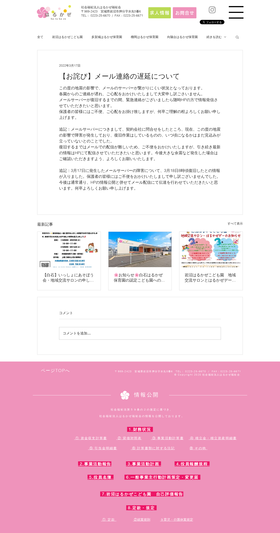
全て (40, 37)
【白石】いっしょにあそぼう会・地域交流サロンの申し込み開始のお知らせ (68, 277)
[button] (236, 12)
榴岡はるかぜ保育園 (144, 37)
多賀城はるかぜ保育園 (106, 37)
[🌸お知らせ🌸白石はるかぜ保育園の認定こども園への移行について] (140, 249)
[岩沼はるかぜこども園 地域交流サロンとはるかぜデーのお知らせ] (211, 249)
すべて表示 (235, 223)
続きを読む (214, 37)
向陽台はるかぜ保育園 (182, 37)
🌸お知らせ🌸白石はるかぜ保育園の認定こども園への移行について (139, 277)
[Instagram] (212, 9)
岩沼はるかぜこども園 (67, 37)
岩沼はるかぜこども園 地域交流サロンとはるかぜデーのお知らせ (210, 277)
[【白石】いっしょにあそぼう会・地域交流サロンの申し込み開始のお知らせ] (69, 249)
